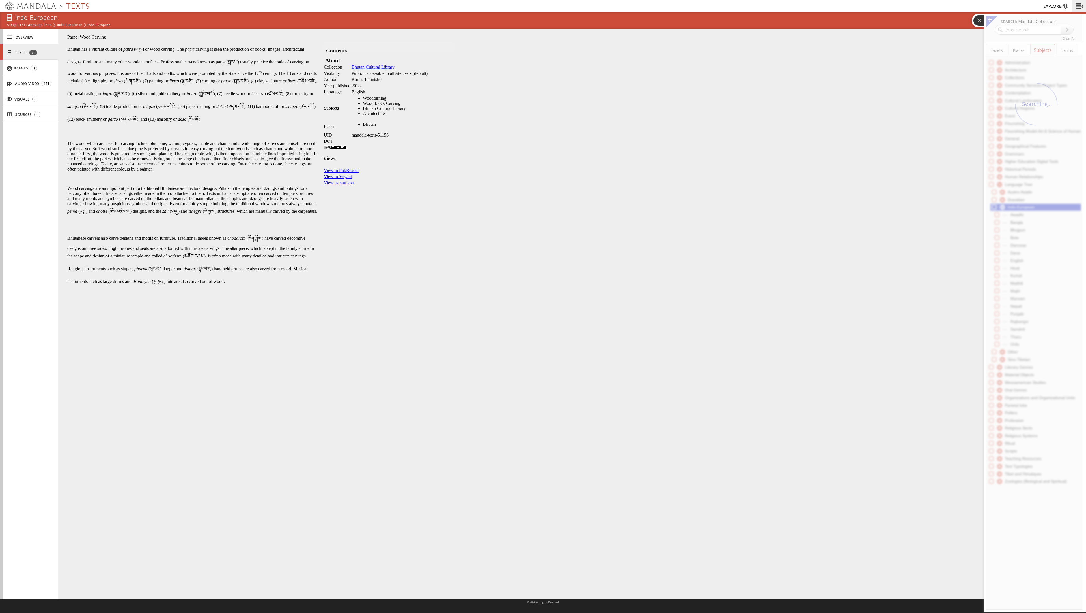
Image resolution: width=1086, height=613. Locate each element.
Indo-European (70, 25)
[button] (1079, 6)
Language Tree (39, 25)
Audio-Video (31, 83)
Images (24, 68)
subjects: (16, 25)
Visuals (25, 99)
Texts (24, 52)
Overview (24, 37)
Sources (26, 114)
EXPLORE (1052, 6)
